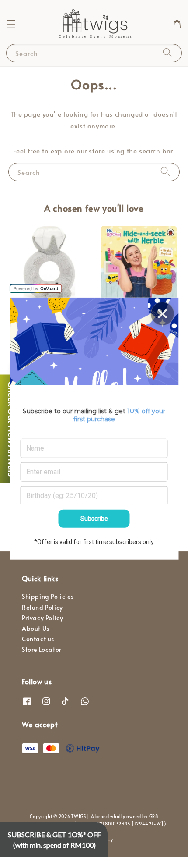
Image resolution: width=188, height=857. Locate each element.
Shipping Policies (47, 596)
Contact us (38, 639)
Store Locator (42, 649)
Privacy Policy (42, 618)
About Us (35, 628)
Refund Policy (42, 607)
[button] (11, 24)
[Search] (167, 52)
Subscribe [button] (94, 518)
